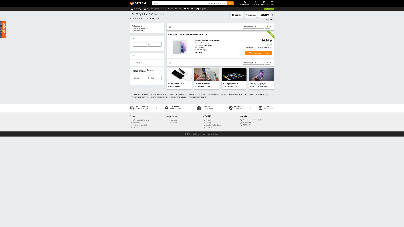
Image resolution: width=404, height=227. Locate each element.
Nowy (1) (139, 63)
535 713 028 (247, 125)
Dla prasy (209, 122)
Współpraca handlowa (213, 125)
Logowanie (173, 120)
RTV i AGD (189, 9)
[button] (217, 3)
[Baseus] (251, 15)
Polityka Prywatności (140, 125)
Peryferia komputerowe (154, 9)
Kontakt (135, 128)
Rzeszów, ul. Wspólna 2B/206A (253, 120)
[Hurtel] (237, 15)
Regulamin (136, 122)
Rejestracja (173, 122)
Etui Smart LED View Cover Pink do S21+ (187, 34)
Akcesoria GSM (139, 31)
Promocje (269, 9)
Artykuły (209, 120)
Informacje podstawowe (141, 120)
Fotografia (202, 9)
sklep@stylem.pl (248, 122)
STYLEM (140, 3)
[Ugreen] (264, 15)
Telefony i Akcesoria (174, 9)
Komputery (137, 9)
